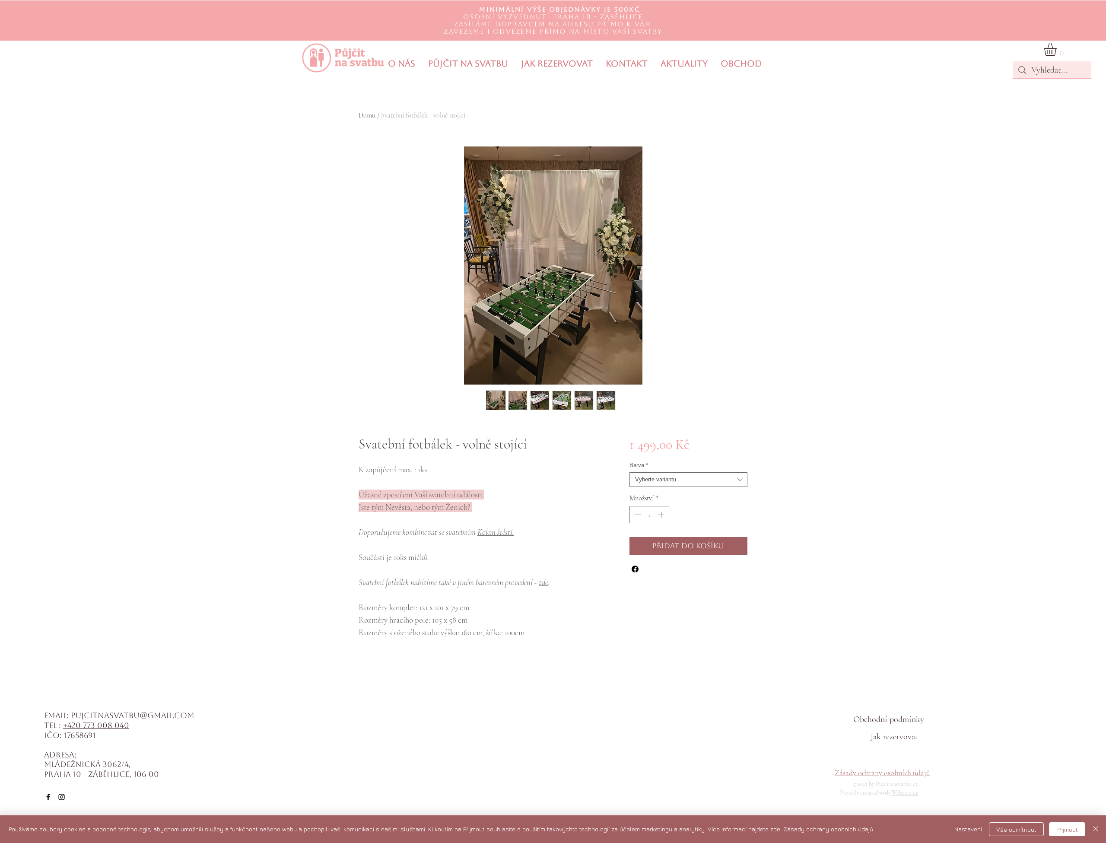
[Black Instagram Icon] (61, 797)
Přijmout (1067, 829)
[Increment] (662, 514)
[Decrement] (637, 514)
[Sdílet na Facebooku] (635, 569)
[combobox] (688, 479)
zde (543, 582)
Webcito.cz (904, 792)
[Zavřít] (1095, 829)
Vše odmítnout (1016, 829)
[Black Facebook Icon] (48, 797)
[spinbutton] (649, 514)
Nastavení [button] (968, 829)
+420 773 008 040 (96, 725)
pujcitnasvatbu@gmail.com (132, 715)
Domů (367, 115)
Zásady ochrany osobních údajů (882, 772)
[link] (1057, 49)
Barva (638, 465)
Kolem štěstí (494, 532)
